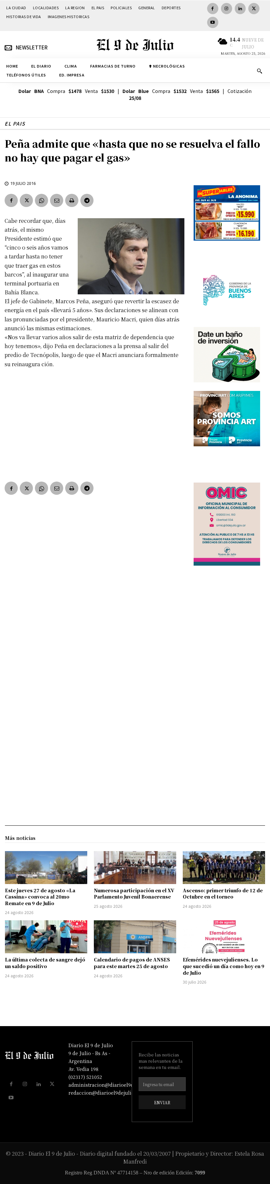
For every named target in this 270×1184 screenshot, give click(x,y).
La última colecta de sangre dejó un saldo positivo (45, 962)
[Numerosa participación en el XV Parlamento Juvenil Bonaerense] (135, 867)
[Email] (56, 200)
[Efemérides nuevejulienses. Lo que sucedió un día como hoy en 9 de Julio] (224, 936)
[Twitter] (253, 8)
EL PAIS (15, 123)
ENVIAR (162, 1102)
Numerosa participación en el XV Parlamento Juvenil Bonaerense (134, 893)
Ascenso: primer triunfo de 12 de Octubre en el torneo (223, 893)
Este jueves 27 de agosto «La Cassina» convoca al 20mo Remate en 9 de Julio (40, 896)
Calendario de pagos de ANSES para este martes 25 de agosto (132, 962)
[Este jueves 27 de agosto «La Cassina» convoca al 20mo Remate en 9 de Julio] (46, 867)
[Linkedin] (240, 8)
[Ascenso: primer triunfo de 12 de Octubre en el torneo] (224, 867)
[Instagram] (226, 8)
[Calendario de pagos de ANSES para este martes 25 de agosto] (135, 936)
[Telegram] (87, 200)
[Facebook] (212, 8)
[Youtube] (212, 22)
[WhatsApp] (41, 200)
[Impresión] (71, 200)
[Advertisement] (94, 423)
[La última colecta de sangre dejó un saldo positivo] (46, 936)
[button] (259, 71)
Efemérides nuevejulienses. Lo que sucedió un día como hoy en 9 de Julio (223, 966)
